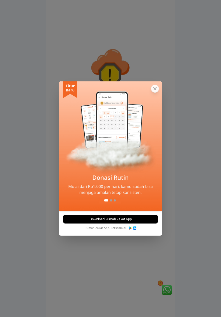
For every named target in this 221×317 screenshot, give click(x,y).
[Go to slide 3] (115, 200)
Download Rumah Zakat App (110, 219)
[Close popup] (155, 89)
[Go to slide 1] (106, 200)
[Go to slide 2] (111, 200)
